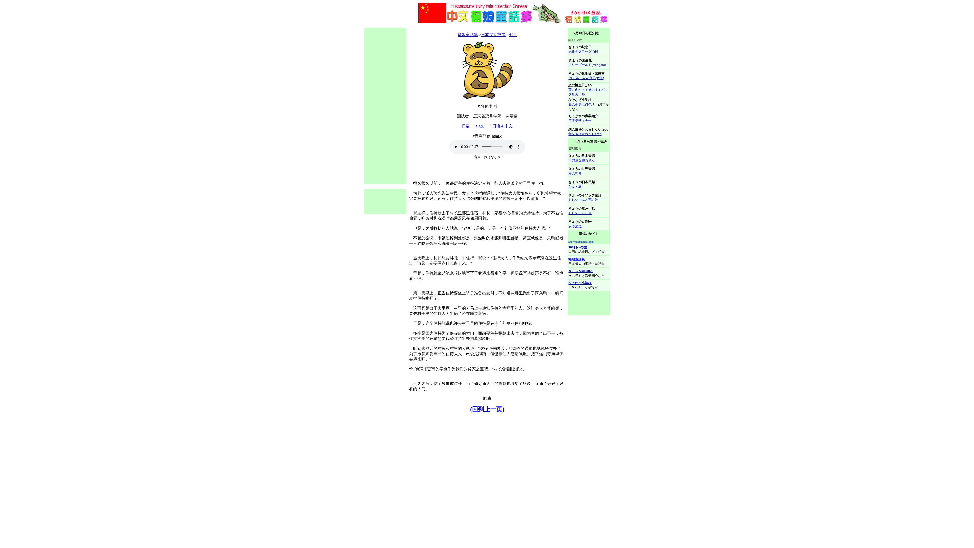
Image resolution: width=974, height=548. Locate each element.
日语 (466, 126)
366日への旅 (577, 247)
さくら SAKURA (580, 271)
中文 (480, 126)
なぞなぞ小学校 (580, 283)
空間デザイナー (580, 121)
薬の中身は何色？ (581, 104)
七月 (513, 34)
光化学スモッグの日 (583, 52)
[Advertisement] (456, 26)
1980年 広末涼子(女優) (586, 78)
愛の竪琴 (575, 173)
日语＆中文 (502, 126)
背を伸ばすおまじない (584, 134)
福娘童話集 (468, 34)
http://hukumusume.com (581, 241)
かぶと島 (575, 187)
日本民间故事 (493, 34)
